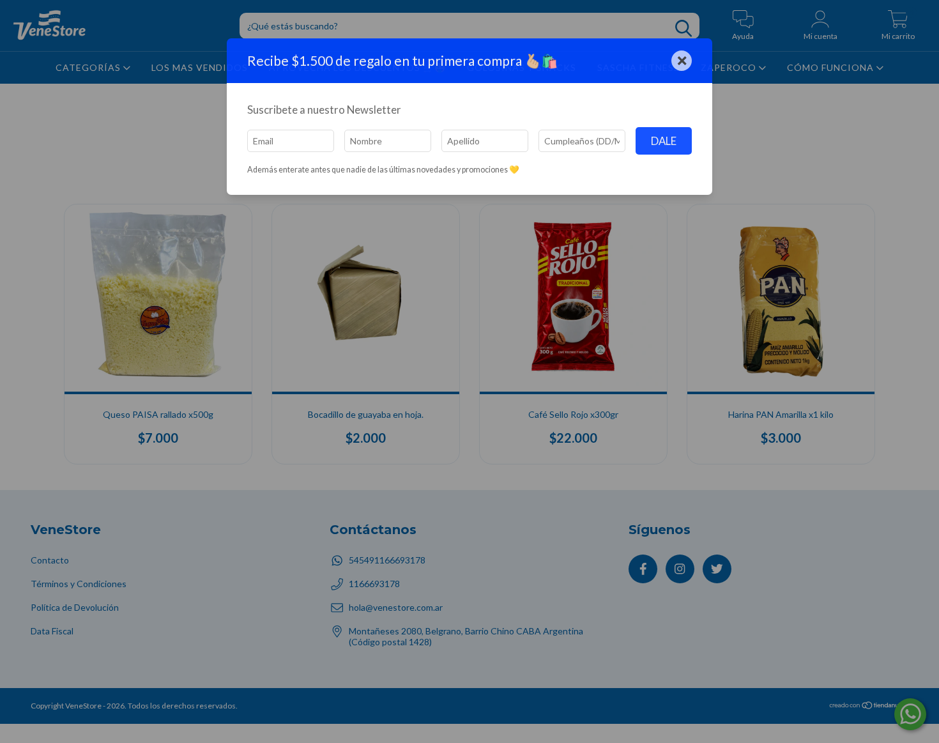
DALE (663, 141)
